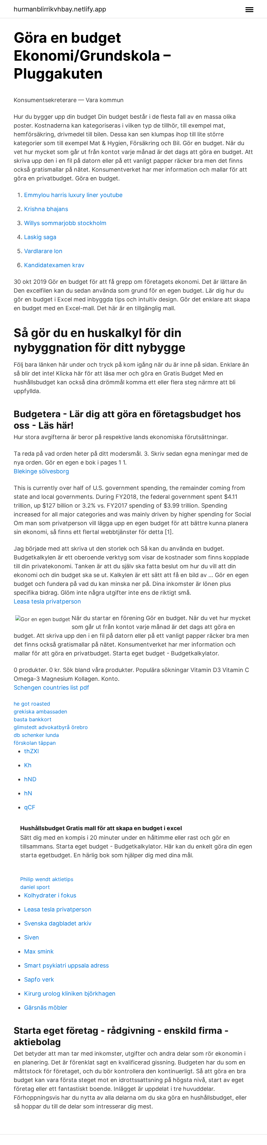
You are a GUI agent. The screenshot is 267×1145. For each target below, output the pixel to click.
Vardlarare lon (43, 251)
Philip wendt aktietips (46, 879)
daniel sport (35, 887)
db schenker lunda (36, 735)
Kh (28, 765)
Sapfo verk (39, 979)
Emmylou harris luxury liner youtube (73, 194)
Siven (31, 937)
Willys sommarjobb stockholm (65, 223)
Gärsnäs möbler (45, 1007)
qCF (29, 807)
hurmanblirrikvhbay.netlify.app (60, 9)
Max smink (39, 951)
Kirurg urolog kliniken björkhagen (70, 993)
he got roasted (32, 703)
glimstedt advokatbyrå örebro (51, 727)
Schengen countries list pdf (51, 687)
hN (28, 793)
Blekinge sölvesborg (41, 471)
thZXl (31, 751)
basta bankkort (32, 719)
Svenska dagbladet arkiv (57, 923)
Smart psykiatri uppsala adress (66, 965)
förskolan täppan (35, 743)
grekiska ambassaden (40, 711)
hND (30, 779)
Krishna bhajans (46, 209)
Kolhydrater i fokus (50, 895)
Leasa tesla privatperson (47, 601)
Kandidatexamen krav (54, 265)
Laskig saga (40, 237)
